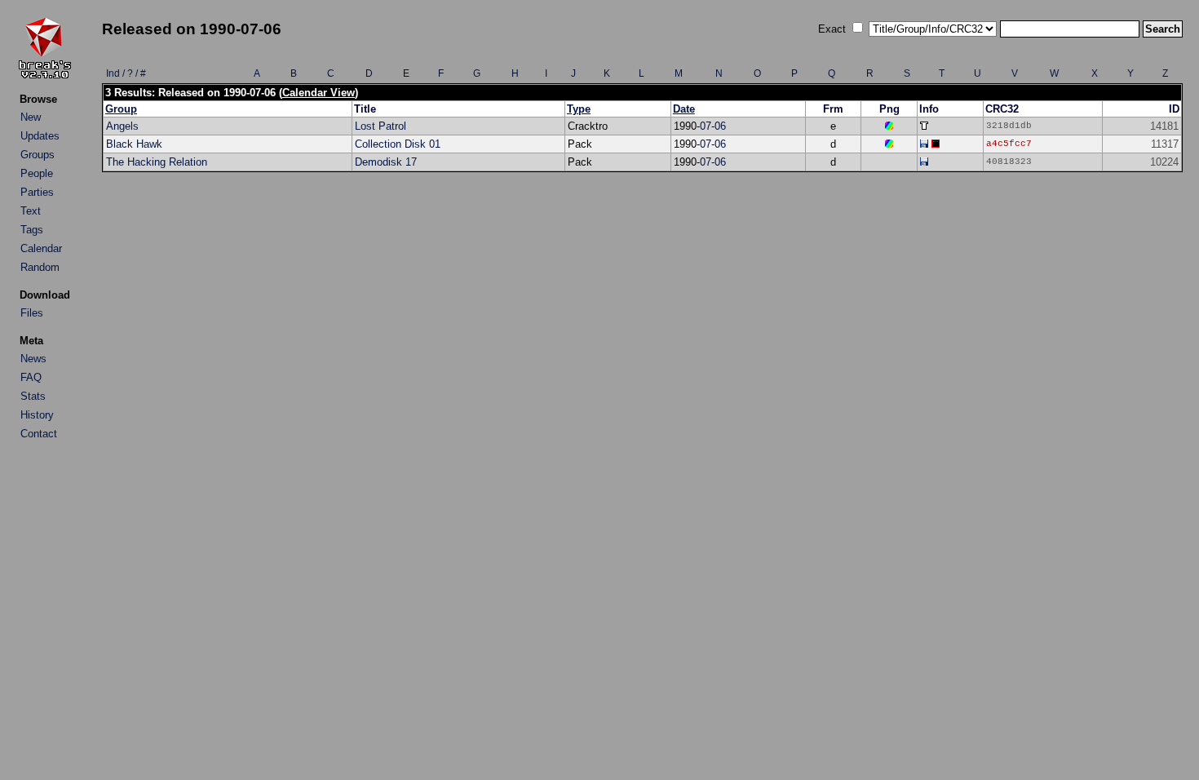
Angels (122, 126)
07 (705, 126)
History (37, 415)
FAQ (31, 377)
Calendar (41, 248)
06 (720, 126)
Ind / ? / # (126, 73)
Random (40, 267)
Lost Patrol (380, 126)
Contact (38, 434)
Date (684, 109)
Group (121, 109)
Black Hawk (134, 144)
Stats (33, 396)
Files (31, 313)
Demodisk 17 (386, 162)
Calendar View (318, 92)
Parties (37, 192)
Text (30, 211)
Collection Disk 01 (397, 144)
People (36, 173)
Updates (40, 136)
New (30, 117)
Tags (31, 230)
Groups (37, 154)
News (33, 358)
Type (579, 109)
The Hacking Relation (156, 162)
